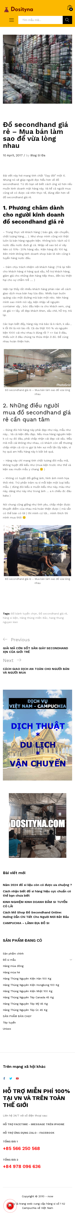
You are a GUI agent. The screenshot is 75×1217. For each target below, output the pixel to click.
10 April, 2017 (13, 155)
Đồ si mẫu (9, 959)
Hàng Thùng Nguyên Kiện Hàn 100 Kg (27, 978)
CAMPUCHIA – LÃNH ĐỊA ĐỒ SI (26, 923)
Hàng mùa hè (11, 972)
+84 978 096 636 (22, 1166)
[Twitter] (11, 1079)
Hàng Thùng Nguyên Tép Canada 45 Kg (28, 997)
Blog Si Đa (37, 155)
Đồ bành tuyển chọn (24, 613)
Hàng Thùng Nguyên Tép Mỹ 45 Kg (25, 1003)
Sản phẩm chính (13, 953)
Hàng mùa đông (13, 965)
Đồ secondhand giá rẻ (53, 613)
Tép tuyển (9, 1022)
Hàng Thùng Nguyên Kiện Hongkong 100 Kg (31, 984)
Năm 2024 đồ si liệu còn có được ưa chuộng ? (37, 885)
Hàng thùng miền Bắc (34, 617)
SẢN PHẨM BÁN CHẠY (17, 1016)
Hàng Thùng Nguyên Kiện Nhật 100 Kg (27, 991)
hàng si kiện (10, 617)
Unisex (7, 1028)
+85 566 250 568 (21, 1148)
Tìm (67, 20)
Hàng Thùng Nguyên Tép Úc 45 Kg (25, 1009)
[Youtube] (17, 1079)
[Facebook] (4, 1079)
